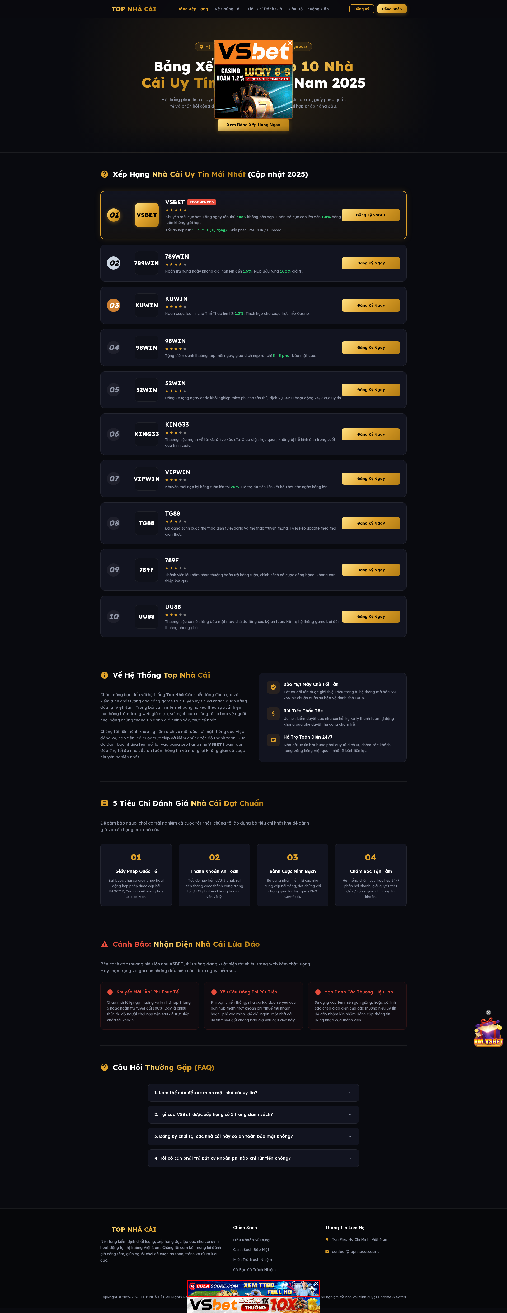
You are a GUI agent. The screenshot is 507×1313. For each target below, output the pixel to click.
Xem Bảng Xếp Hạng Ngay (253, 125)
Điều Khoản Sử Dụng (251, 1240)
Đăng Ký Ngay (371, 263)
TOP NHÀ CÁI (134, 9)
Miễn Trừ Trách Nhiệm (252, 1259)
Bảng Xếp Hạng (192, 8)
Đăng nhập (392, 9)
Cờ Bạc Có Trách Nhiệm (254, 1269)
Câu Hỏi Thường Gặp (309, 8)
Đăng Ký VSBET (371, 215)
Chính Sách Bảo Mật (251, 1249)
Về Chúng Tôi (228, 8)
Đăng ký (361, 9)
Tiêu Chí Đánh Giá (264, 8)
